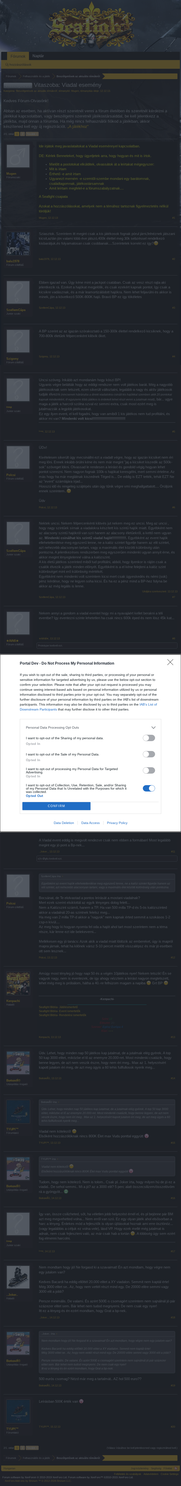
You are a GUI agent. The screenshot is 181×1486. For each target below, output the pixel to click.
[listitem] (90, 727)
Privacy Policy (117, 823)
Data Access (90, 823)
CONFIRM (56, 806)
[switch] (149, 738)
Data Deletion (64, 823)
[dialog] (90, 743)
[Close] (171, 663)
